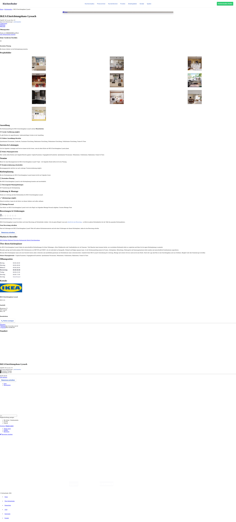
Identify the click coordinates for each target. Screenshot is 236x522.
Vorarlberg (25, 440)
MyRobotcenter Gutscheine (57, 442)
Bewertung (6, 431)
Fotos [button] (65, 12)
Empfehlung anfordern (10, 439)
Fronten (122, 4)
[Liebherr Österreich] (106, 486)
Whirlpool (10, 240)
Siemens (61, 440)
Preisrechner (101, 4)
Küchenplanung (8, 445)
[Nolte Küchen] (140, 486)
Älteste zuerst (7, 428)
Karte (5, 383)
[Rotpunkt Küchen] (150, 486)
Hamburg (16, 440)
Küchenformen (113, 4)
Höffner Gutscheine (68, 442)
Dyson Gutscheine (31, 442)
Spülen (149, 4)
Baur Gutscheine (47, 442)
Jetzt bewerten (17, 22)
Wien (37, 440)
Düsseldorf (40, 440)
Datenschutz (8, 505)
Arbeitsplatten (132, 4)
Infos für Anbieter (8, 456)
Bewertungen (7, 385)
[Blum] (73, 486)
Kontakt (7, 518)
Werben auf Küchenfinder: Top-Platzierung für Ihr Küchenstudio (21, 457)
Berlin (12, 440)
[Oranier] (124, 486)
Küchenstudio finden (9, 437)
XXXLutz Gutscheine (21, 442)
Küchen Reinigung (8, 447)
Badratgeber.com (8, 453)
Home (1, 9)
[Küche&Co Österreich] (164, 486)
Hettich (29, 240)
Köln (50, 440)
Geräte (142, 4)
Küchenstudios (89, 4)
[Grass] (89, 486)
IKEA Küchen (4, 240)
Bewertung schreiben (8, 232)
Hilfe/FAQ (6, 451)
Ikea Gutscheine (12, 442)
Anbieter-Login (9, 460)
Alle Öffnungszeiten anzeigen (7, 34)
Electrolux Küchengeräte (20, 240)
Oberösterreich (32, 440)
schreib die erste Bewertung (74, 222)
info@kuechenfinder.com (33, 464)
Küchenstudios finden (225, 3)
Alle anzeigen (3, 377)
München (21, 440)
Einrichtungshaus (35, 240)
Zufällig (6, 430)
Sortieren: (6, 426)
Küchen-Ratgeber (8, 448)
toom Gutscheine (39, 442)
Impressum (7, 514)
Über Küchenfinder (9, 450)
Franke (57, 440)
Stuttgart (53, 440)
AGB (6, 509)
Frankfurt (46, 440)
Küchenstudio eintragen (10, 459)
